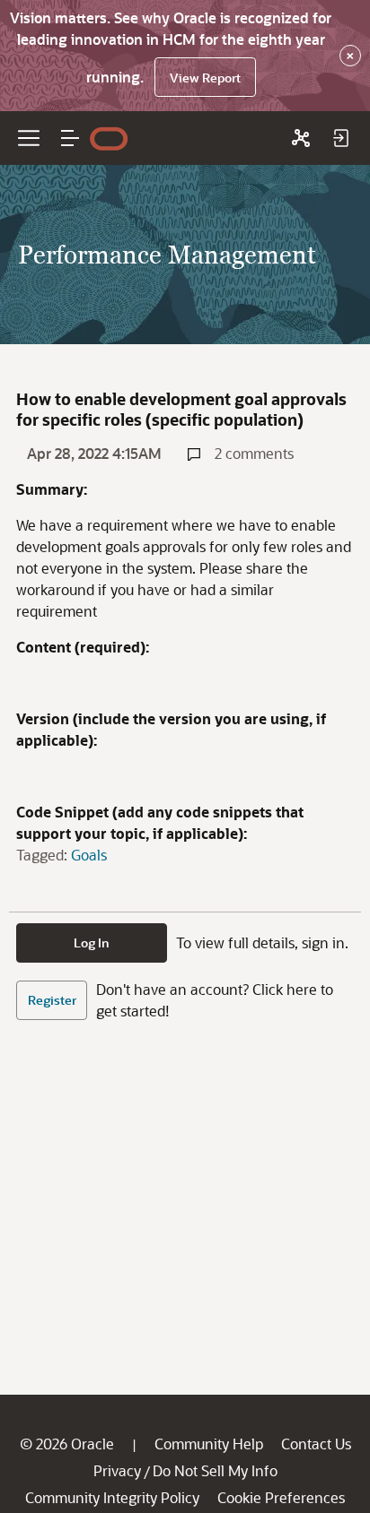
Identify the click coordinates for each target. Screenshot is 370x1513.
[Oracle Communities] (301, 138)
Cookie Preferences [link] (281, 1497)
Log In (92, 942)
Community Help (208, 1443)
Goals (89, 854)
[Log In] (340, 138)
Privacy (117, 1470)
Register (52, 999)
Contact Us (316, 1443)
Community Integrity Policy (112, 1497)
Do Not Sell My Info (215, 1470)
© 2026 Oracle (67, 1443)
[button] (70, 138)
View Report (205, 77)
